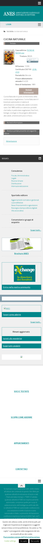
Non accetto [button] (35, 541)
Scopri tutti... (35, 230)
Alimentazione (11, 141)
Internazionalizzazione (19, 186)
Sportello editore (19, 195)
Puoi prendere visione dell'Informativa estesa (21, 537)
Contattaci (21, 468)
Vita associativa (17, 210)
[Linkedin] (39, 158)
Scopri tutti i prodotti (11, 345)
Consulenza (16, 171)
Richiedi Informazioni (29, 91)
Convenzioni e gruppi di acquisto (22, 221)
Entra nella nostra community (16, 287)
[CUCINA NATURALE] (9, 57)
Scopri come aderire (12, 314)
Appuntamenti (21, 443)
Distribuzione (16, 183)
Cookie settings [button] (10, 541)
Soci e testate (21, 391)
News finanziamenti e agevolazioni (24, 205)
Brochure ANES (21, 253)
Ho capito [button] (23, 541)
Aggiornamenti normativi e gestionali (25, 200)
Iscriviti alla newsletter (12, 338)
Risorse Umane (17, 181)
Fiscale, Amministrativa (20, 175)
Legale (13, 178)
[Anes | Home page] (21, 14)
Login (8, 24)
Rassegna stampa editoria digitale (24, 208)
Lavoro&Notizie (17, 202)
